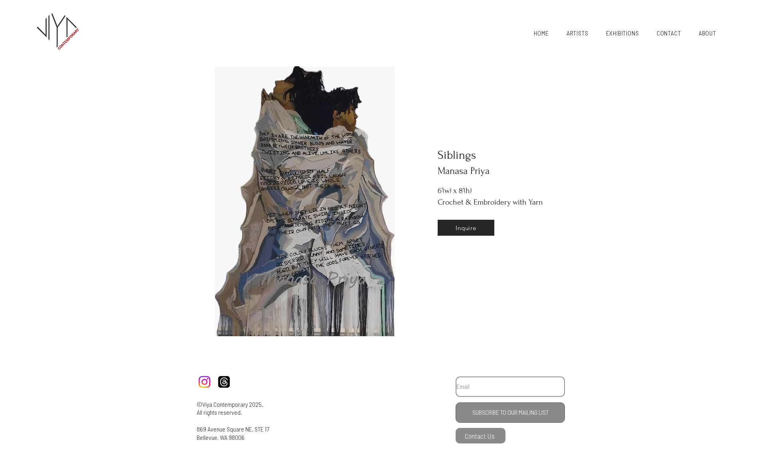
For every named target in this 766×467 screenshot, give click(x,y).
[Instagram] (204, 382)
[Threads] (224, 382)
